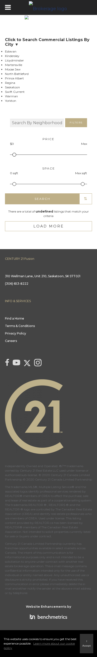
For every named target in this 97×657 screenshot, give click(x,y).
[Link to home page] (48, 7)
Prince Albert (14, 78)
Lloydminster (14, 60)
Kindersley (12, 56)
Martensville (13, 65)
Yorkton (10, 101)
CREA (45, 496)
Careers (11, 341)
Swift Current (15, 92)
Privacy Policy (15, 333)
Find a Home (14, 318)
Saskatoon (12, 87)
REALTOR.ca (44, 523)
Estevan (10, 51)
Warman (11, 96)
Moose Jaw (13, 69)
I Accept (86, 643)
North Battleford (17, 74)
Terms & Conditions (20, 326)
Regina (10, 83)
